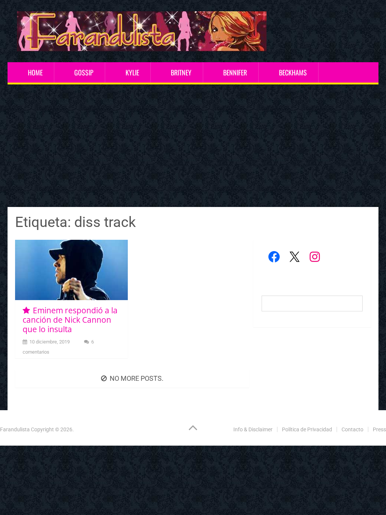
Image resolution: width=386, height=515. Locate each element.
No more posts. (137, 378)
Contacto (352, 429)
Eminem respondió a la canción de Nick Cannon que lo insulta (70, 319)
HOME (35, 72)
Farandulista (15, 429)
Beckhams (293, 72)
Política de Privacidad (307, 429)
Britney (181, 72)
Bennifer (235, 72)
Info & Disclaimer (253, 429)
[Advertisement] (193, 146)
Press (379, 429)
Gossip (83, 72)
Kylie (132, 72)
